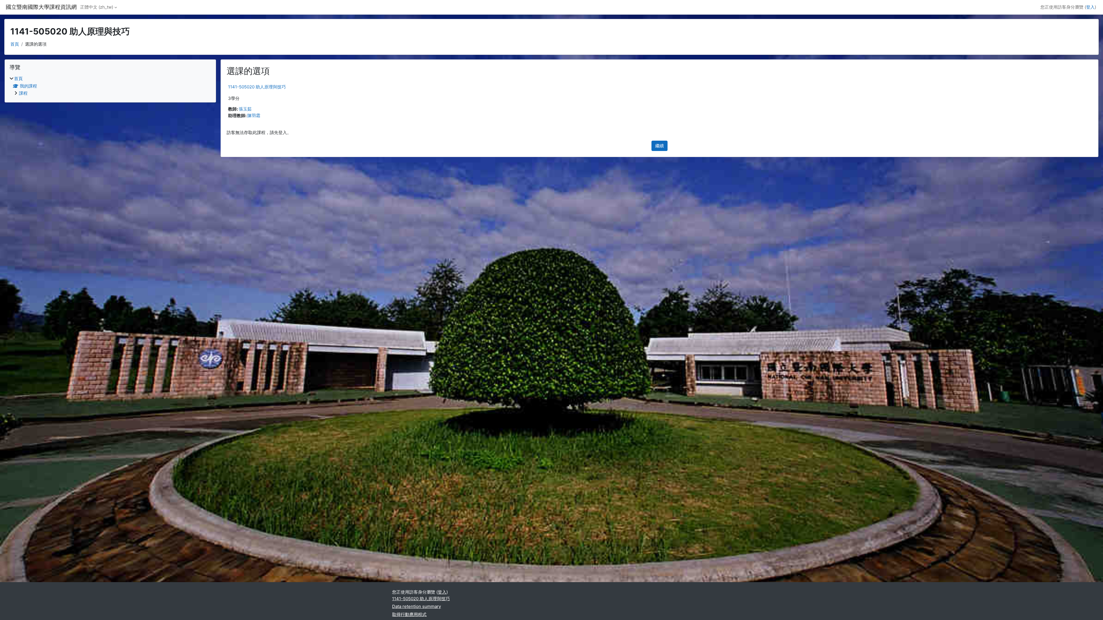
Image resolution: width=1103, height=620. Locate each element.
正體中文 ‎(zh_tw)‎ (96, 7)
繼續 (659, 145)
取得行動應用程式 (409, 614)
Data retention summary (416, 606)
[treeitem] (110, 86)
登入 (1090, 7)
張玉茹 (245, 109)
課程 (23, 93)
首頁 (14, 44)
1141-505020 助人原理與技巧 (257, 87)
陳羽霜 (253, 115)
